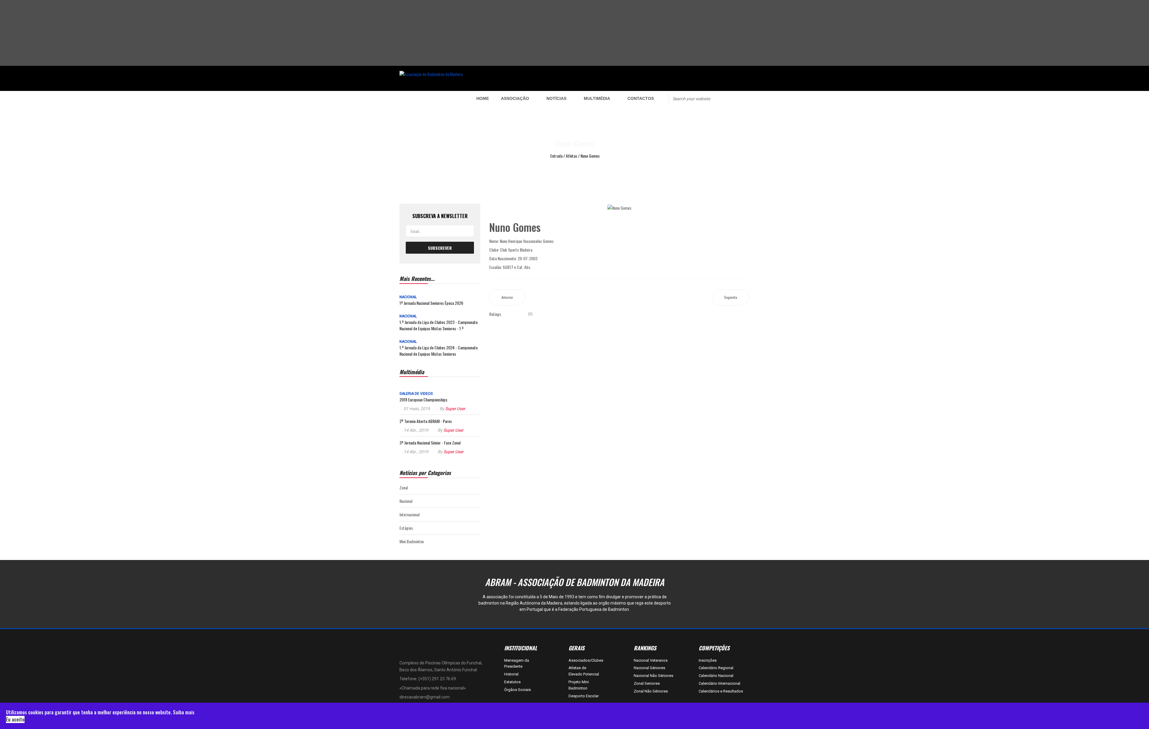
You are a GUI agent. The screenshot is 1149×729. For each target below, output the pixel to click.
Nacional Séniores (649, 668)
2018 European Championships (423, 399)
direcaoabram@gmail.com (424, 697)
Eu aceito (15, 719)
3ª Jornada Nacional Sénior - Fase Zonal (429, 442)
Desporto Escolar (584, 696)
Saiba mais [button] (183, 712)
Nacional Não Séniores (653, 675)
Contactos (640, 98)
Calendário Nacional (716, 675)
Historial (511, 674)
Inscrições (708, 660)
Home (482, 98)
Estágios (406, 528)
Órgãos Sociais (517, 689)
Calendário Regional (716, 668)
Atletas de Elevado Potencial (584, 671)
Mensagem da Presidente (516, 663)
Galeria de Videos (416, 394)
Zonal (403, 487)
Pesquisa (727, 98)
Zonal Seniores (647, 683)
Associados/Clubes (584, 660)
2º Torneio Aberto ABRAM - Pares (425, 421)
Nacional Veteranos (651, 660)
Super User (455, 408)
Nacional (408, 297)
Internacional (409, 514)
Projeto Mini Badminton (579, 685)
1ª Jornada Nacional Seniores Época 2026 (431, 303)
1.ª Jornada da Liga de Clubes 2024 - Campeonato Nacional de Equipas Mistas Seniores (438, 350)
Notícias (556, 98)
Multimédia (597, 98)
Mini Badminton (411, 541)
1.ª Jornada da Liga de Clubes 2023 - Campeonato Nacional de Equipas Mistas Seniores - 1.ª (438, 325)
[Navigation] (430, 98)
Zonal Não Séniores (651, 691)
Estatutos (512, 682)
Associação (515, 98)
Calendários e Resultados (721, 691)
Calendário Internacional (719, 683)
